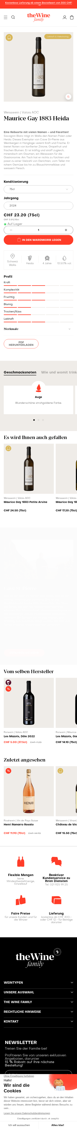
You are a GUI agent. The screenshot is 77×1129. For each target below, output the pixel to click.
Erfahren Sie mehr (24, 653)
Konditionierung (16, 181)
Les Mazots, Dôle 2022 (19, 736)
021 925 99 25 (59, 885)
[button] (5, 17)
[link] (21, 875)
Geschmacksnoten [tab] (20, 372)
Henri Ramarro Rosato (19, 824)
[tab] (38, 634)
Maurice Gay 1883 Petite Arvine (25, 502)
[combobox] (38, 189)
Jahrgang (11, 198)
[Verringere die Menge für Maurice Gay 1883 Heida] (8, 230)
